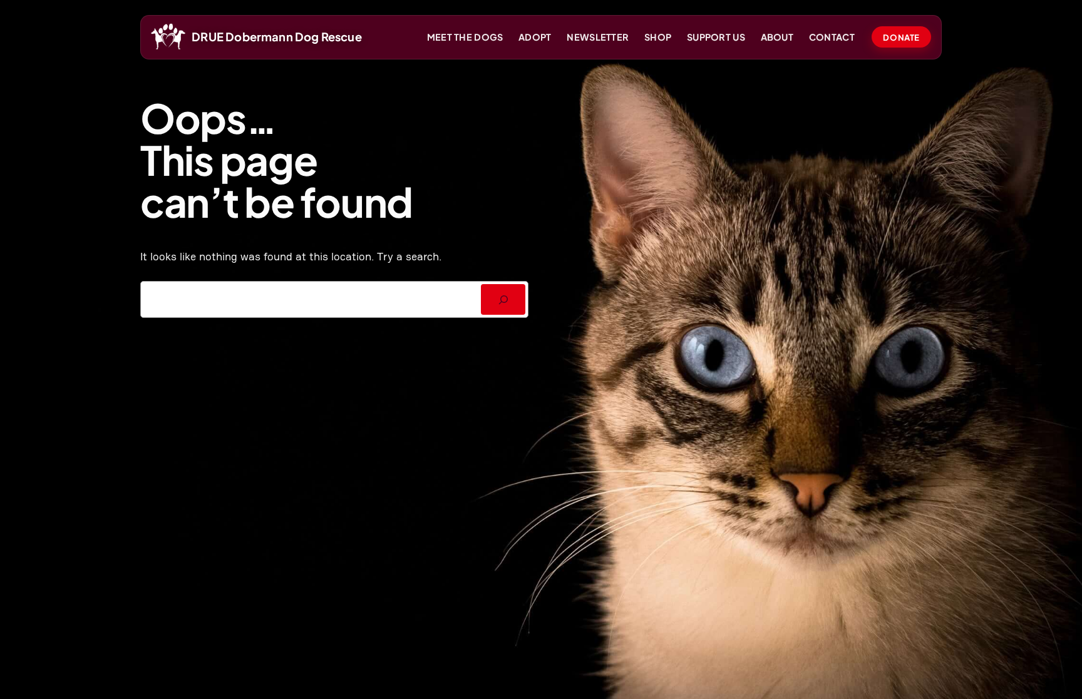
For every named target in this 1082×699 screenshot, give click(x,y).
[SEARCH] (503, 299)
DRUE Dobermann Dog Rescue (277, 36)
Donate (901, 37)
